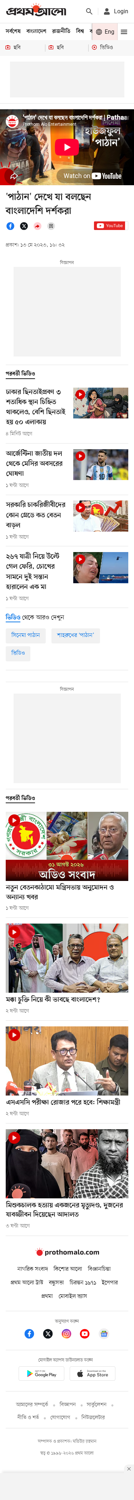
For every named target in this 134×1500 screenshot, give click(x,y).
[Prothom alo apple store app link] (92, 1375)
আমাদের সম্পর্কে (32, 1404)
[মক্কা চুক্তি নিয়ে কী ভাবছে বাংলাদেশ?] (67, 958)
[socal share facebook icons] (12, 229)
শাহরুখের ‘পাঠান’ (75, 635)
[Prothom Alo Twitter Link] (51, 1335)
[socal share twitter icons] (26, 229)
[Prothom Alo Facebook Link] (33, 1335)
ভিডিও (18, 653)
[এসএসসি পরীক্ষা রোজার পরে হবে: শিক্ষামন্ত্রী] (67, 1061)
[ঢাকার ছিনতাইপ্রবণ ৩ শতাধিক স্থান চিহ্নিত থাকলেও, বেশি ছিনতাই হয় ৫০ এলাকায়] (100, 403)
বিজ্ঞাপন (68, 1404)
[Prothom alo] (36, 11)
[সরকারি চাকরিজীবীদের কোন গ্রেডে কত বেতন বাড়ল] (100, 516)
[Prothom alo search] (89, 11)
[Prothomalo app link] (41, 1375)
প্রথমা (47, 1296)
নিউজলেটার (93, 1417)
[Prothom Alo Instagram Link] (70, 1335)
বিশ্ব (80, 31)
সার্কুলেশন (96, 1404)
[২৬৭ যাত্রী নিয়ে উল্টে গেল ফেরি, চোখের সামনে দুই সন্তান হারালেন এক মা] (100, 567)
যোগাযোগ (60, 1417)
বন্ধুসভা (56, 1283)
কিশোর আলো (68, 1269)
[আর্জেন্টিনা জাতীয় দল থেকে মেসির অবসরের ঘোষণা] (100, 464)
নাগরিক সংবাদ (33, 1269)
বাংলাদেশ (36, 31)
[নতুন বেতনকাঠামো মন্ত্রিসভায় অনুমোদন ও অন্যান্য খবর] (67, 846)
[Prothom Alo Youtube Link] (88, 1335)
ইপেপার (110, 1283)
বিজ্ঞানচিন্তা (99, 1269)
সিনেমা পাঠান (25, 635)
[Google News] (104, 1335)
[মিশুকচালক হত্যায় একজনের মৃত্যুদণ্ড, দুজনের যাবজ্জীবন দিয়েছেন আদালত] (67, 1163)
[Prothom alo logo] (67, 1254)
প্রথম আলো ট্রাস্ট (27, 1283)
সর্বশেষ (13, 31)
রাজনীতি (61, 31)
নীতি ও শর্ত (28, 1417)
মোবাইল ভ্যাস (73, 1296)
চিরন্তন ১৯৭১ (83, 1283)
